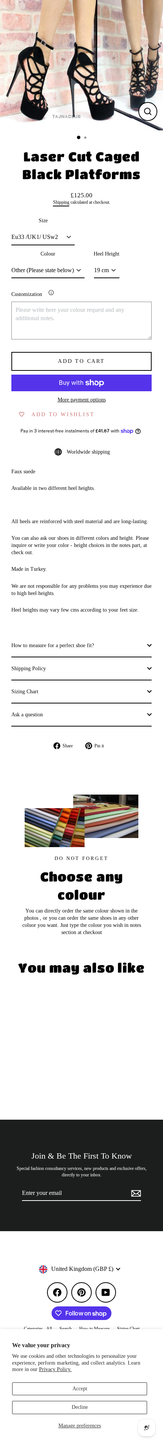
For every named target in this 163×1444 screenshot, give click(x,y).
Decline (80, 1407)
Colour (48, 254)
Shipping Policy (28, 668)
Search (66, 1328)
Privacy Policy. (55, 1369)
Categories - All (38, 1328)
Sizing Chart (24, 691)
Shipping (61, 202)
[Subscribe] (135, 1193)
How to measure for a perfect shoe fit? (52, 645)
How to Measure (94, 1328)
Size (43, 220)
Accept (79, 1388)
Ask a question (27, 714)
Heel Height (106, 254)
